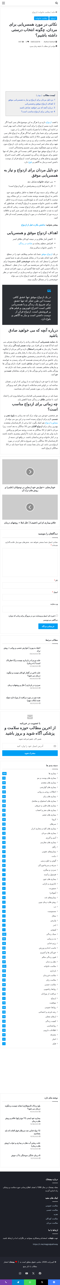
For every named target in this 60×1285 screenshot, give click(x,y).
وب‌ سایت (54, 604)
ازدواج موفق (46, 254)
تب (55, 906)
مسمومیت (52, 911)
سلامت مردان (52, 1223)
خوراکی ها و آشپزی (48, 952)
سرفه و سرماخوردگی (47, 865)
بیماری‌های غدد (50, 897)
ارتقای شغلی (50, 1016)
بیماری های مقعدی (48, 782)
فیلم (54, 1043)
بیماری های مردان (49, 833)
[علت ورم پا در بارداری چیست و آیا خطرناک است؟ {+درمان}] (50, 664)
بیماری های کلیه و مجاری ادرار (43, 828)
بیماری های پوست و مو (46, 778)
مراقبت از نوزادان (48, 993)
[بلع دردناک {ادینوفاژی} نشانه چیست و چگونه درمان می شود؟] (50, 1109)
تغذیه (56, 1214)
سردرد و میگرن (49, 870)
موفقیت (53, 1003)
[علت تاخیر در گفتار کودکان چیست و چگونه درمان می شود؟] (50, 676)
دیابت (54, 856)
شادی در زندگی (25, 243)
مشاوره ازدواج (51, 422)
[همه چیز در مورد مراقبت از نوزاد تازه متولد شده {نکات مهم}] (50, 701)
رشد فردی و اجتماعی (47, 1012)
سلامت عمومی (51, 1206)
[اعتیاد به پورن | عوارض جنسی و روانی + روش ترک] (50, 652)
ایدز (54, 925)
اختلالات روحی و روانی (46, 792)
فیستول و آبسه (50, 874)
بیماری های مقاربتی (48, 842)
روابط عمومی (50, 1007)
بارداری (53, 970)
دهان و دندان (51, 961)
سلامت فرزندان (49, 975)
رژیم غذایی (51, 943)
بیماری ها (52, 773)
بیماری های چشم (49, 814)
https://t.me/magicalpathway (45, 1244)
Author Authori (49, 42)
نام (56, 580)
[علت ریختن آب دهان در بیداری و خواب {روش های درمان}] (50, 1147)
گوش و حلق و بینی (48, 860)
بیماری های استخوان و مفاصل (44, 801)
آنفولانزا (53, 893)
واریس (53, 920)
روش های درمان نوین (47, 902)
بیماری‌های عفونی (49, 851)
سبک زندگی (51, 934)
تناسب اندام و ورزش (47, 948)
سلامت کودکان (52, 1218)
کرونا (54, 819)
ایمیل (55, 592)
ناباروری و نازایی (49, 883)
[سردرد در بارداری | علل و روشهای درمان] (50, 689)
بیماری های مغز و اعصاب (46, 810)
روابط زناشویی (50, 989)
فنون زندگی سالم (49, 957)
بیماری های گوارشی (48, 787)
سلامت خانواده (44, 12)
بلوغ (30, 162)
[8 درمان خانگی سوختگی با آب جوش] (50, 1159)
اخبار (54, 1039)
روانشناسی (51, 1025)
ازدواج (34, 12)
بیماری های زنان (49, 796)
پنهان (39, 95)
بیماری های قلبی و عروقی (45, 805)
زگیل (54, 847)
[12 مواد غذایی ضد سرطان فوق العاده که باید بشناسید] (50, 1134)
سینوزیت (52, 888)
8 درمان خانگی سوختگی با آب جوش (25, 1155)
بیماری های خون (49, 879)
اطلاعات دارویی (49, 1030)
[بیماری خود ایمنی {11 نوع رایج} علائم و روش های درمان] (50, 1122)
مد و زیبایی (51, 938)
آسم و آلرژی (51, 837)
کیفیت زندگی (50, 1021)
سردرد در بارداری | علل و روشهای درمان (24, 685)
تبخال (54, 916)
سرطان (53, 824)
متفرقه (53, 1035)
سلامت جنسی (50, 984)
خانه (53, 12)
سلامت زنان (51, 980)
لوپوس (53, 929)
